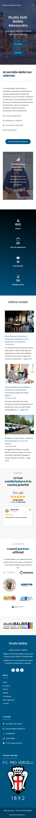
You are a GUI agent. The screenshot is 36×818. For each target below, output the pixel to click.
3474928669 (10, 734)
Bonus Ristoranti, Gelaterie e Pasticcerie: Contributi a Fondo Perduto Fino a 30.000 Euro (16, 339)
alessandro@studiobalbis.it (15, 729)
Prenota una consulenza (18, 142)
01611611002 (10, 738)
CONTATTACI (18, 190)
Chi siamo (18, 44)
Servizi (5, 689)
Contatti (18, 53)
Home (5, 682)
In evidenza (7, 696)
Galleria (5, 693)
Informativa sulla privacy (17, 815)
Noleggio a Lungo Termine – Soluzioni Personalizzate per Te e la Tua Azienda (19, 441)
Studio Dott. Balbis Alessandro (11, 5)
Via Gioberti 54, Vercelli (14, 724)
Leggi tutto (27, 359)
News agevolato (8, 700)
